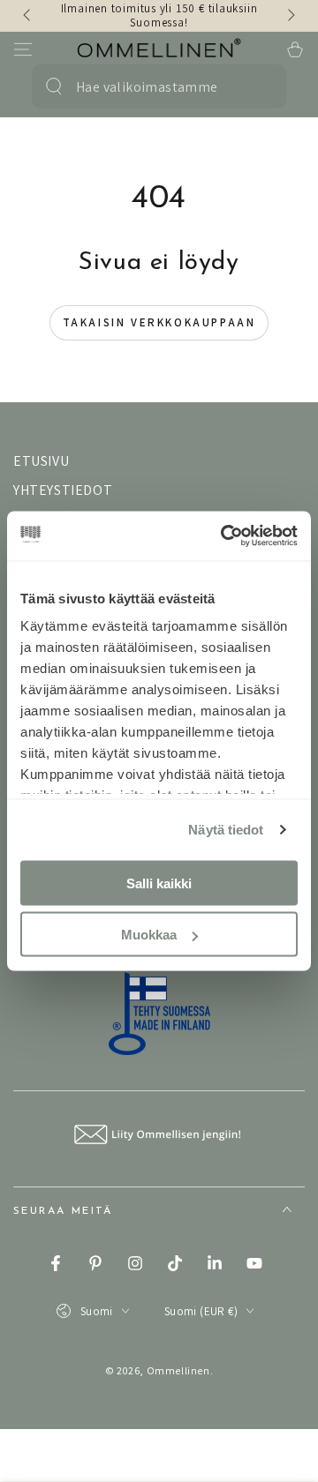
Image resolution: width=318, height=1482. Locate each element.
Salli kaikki (159, 882)
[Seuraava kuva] (290, 16)
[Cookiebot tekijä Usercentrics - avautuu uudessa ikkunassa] (224, 536)
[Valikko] (23, 49)
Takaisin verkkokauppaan (159, 322)
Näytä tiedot (225, 829)
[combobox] (151, 86)
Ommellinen (178, 1370)
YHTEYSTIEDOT (62, 490)
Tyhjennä (256, 86)
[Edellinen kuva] (28, 16)
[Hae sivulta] (54, 86)
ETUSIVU (41, 461)
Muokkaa (149, 934)
